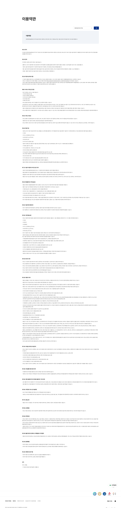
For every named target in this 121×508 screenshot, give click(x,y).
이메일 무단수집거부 (20, 501)
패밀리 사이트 (109, 501)
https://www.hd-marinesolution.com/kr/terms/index (57, 80)
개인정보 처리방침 (8, 501)
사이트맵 (38, 501)
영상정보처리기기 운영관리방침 (30, 501)
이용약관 (14, 501)
